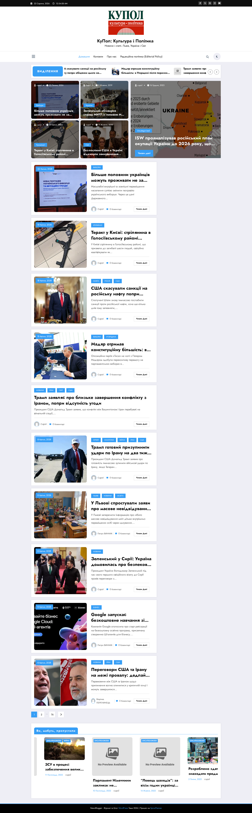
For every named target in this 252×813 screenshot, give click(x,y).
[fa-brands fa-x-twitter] (205, 3)
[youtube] (219, 3)
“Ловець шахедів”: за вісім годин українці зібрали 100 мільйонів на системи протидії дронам (150, 783)
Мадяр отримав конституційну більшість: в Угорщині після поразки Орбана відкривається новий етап (115, 71)
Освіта (120, 496)
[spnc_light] (217, 56)
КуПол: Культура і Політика (125, 41)
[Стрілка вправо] (216, 72)
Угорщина (111, 337)
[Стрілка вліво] (210, 72)
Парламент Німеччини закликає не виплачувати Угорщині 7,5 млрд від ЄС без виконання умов (102, 783)
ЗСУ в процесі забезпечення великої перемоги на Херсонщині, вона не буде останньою (54, 767)
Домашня (84, 56)
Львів (95, 496)
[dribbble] (210, 3)
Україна (89, 105)
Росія (107, 281)
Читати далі (143, 153)
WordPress (123, 808)
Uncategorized (142, 130)
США (118, 281)
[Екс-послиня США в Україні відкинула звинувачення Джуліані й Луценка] (104, 139)
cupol (38, 85)
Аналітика (109, 440)
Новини (40, 390)
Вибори (39, 105)
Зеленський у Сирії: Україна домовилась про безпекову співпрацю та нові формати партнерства (121, 561)
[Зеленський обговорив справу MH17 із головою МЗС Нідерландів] (104, 99)
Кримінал (40, 144)
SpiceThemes (156, 808)
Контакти (98, 56)
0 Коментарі (115, 209)
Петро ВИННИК (105, 533)
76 (52, 714)
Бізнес (96, 607)
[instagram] (214, 3)
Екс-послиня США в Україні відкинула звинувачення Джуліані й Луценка (103, 152)
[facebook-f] (200, 3)
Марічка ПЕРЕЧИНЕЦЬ (103, 701)
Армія (96, 440)
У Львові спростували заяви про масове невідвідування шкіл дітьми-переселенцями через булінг (120, 505)
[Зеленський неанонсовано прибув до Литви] (175, 119)
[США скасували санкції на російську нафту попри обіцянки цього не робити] (60, 300)
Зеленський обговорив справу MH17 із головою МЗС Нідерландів (104, 113)
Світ (87, 144)
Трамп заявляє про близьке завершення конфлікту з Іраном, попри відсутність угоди (174, 71)
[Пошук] (207, 57)
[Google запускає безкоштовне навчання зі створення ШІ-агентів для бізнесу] (60, 626)
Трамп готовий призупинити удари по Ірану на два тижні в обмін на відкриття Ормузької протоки (121, 450)
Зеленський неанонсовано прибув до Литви (174, 140)
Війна (122, 440)
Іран (51, 390)
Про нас (112, 56)
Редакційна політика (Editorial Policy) (141, 56)
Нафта (96, 281)
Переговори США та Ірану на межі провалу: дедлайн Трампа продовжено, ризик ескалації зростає (120, 672)
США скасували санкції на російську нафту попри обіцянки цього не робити (119, 291)
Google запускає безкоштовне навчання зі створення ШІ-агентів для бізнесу (118, 617)
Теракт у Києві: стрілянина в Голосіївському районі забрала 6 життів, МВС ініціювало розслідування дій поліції (54, 152)
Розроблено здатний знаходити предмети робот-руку (196, 771)
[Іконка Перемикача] (33, 57)
